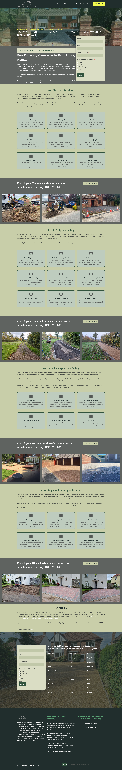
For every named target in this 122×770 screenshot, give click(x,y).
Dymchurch (71, 679)
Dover (69, 670)
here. (31, 629)
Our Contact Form (91, 727)
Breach (50, 688)
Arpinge (50, 662)
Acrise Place (51, 653)
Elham (69, 683)
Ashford (50, 666)
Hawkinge (90, 666)
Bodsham (50, 679)
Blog (84, 4)
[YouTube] (66, 764)
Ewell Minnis (90, 653)
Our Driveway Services (68, 4)
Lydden (89, 683)
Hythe (89, 670)
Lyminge (89, 692)
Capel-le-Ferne (72, 653)
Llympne (89, 675)
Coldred (70, 662)
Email (79, 45)
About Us (78, 4)
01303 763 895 (99, 4)
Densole (70, 666)
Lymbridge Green (92, 688)
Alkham (50, 658)
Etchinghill (70, 692)
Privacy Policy (85, 764)
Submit (80, 75)
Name (79, 38)
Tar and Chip (82, 64)
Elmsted (70, 688)
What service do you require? (86, 59)
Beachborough (52, 670)
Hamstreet (90, 662)
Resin (80, 69)
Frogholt (89, 658)
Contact (89, 4)
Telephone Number (83, 52)
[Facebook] (63, 764)
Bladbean (50, 675)
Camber (50, 692)
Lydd (88, 679)
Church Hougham (73, 658)
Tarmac (81, 62)
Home (58, 4)
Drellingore (71, 675)
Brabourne (51, 683)
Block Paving (82, 67)
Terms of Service (75, 764)
